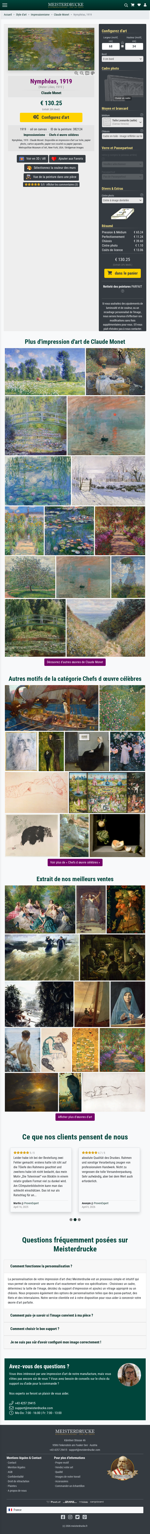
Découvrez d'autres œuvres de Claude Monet (75, 662)
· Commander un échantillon (69, 1486)
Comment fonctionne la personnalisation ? (41, 1266)
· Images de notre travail (67, 1476)
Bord (104, 54)
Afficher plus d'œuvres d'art (75, 1117)
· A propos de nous (17, 1490)
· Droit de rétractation (18, 1481)
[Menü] (5, 5)
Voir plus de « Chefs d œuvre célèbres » (75, 862)
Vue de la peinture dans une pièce (53, 177)
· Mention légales (16, 1467)
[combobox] (123, 59)
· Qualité (58, 1472)
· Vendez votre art (63, 1467)
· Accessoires (61, 1481)
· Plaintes (12, 1486)
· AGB (9, 1472)
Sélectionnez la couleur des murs (53, 168)
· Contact (11, 1462)
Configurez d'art (54, 117)
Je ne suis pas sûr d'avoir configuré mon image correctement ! (55, 1342)
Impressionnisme (40, 14)
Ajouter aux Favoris (69, 158)
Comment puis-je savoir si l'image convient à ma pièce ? (51, 1315)
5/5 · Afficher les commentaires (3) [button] (59, 184)
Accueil (8, 14)
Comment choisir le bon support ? (34, 1328)
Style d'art (21, 14)
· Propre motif (61, 1462)
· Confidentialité (15, 1476)
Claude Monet (61, 14)
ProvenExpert (29, 1203)
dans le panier (125, 273)
